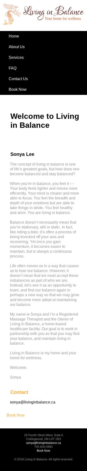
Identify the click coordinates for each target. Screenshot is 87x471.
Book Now (18, 89)
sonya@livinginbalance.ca (32, 402)
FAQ (12, 68)
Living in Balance (23, 17)
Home (14, 36)
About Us (17, 47)
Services (16, 57)
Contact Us (18, 79)
